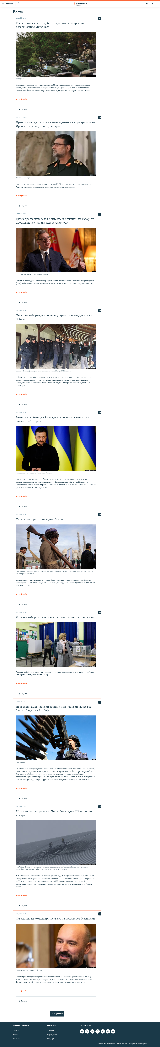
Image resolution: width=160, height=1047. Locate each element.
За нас (15, 1034)
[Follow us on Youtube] (92, 1031)
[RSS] (103, 1031)
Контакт (16, 1039)
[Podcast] (108, 1031)
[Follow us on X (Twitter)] (87, 1031)
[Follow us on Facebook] (82, 1031)
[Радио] (153, 3)
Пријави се (17, 1030)
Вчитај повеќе (57, 1014)
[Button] (23, 109)
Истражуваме (51, 1034)
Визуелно (50, 1030)
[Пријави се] (113, 1031)
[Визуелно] (146, 3)
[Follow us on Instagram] (97, 1031)
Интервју (50, 1039)
